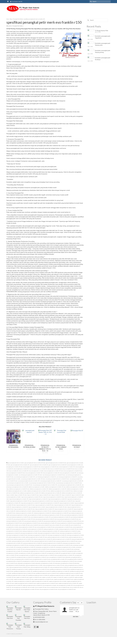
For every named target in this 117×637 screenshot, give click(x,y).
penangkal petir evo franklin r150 (26, 553)
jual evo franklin (15, 525)
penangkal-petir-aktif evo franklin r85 (14, 561)
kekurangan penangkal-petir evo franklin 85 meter (16, 535)
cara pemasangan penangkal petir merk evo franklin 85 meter (19, 484)
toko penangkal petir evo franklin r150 (65, 585)
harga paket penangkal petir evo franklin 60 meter (42, 501)
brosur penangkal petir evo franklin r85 (68, 472)
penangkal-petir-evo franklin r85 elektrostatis (15, 565)
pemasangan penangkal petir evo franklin (71, 543)
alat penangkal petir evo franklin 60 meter (32, 466)
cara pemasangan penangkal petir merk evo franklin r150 (45, 484)
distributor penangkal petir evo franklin (36, 486)
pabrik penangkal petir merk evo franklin (16, 537)
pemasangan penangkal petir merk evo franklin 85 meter (61, 549)
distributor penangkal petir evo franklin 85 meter (19, 488)
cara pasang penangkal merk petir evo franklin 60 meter (57, 478)
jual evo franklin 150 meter (24, 525)
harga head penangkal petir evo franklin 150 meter (32, 496)
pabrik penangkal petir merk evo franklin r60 (42, 539)
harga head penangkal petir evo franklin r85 (57, 499)
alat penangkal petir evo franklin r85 (21, 468)
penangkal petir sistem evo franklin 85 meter (47, 555)
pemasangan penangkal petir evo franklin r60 (25, 547)
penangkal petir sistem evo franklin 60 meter (28, 555)
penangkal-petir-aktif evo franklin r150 (59, 559)
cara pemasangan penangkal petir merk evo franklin (17, 482)
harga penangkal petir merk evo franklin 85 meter (24, 509)
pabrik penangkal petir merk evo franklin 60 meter (58, 537)
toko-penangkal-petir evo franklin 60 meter (48, 589)
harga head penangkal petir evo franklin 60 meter (53, 496)
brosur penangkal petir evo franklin (36, 470)
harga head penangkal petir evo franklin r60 (38, 499)
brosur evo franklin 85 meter (68, 468)
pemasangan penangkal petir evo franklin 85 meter (61, 545)
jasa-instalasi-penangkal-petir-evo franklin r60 (60, 517)
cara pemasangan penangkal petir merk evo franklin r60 (69, 484)
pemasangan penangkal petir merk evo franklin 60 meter (37, 549)
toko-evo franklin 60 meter (52, 587)
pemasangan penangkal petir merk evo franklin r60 (34, 551)
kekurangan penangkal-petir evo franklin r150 (37, 535)
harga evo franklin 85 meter (45, 494)
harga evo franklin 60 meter (33, 494)
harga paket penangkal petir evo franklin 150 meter (21, 501)
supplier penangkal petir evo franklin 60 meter (43, 579)
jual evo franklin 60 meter (35, 525)
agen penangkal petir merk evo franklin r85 (57, 464)
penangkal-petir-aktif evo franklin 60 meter (23, 559)
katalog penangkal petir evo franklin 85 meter (32, 531)
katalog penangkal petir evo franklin (50, 529)
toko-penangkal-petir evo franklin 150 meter (30, 589)
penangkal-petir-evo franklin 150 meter (30, 561)
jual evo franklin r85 (75, 525)
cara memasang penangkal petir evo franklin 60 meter (53, 474)
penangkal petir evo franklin (12, 553)
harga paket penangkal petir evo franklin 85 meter (64, 501)
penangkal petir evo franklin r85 (53, 553)
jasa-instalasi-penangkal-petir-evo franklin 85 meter (20, 517)
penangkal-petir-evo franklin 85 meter (69, 561)
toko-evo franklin (31, 587)
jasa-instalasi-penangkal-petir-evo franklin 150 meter (53, 515)
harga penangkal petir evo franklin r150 (62, 505)
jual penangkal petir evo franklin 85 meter (63, 527)
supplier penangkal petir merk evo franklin (57, 581)
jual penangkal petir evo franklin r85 (35, 529)
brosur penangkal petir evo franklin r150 (34, 472)
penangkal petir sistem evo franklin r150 (65, 555)
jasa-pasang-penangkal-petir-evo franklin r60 (33, 521)
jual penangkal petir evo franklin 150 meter (28, 527)
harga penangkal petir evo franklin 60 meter (25, 505)
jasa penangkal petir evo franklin (34, 515)
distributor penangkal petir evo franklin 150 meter (55, 486)
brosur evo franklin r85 (23, 470)
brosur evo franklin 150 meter (43, 468)
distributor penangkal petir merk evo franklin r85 (72, 492)
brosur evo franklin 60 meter (56, 468)
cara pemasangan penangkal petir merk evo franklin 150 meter (42, 482)
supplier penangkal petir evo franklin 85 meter (63, 579)
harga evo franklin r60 (66, 494)
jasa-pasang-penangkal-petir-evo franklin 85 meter (67, 519)
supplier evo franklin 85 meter (35, 577)
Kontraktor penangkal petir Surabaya (102, 58)
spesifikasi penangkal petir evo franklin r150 (23, 571)
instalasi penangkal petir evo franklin (23, 511)
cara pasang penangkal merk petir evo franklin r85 (72, 480)
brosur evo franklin (33, 468)
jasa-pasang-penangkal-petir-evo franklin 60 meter (46, 519)
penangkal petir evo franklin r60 (39, 553)
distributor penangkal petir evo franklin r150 (39, 488)
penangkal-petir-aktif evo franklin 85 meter (41, 559)
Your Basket (17, 1)
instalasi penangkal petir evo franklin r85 (59, 513)
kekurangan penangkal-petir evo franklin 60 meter (70, 533)
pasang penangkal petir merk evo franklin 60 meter (45, 541)
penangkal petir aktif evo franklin (74, 551)
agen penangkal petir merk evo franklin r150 (20, 464)
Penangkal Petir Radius (17, 25)
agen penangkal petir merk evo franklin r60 (39, 464)
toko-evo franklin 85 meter (63, 587)
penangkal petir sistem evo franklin (68, 553)
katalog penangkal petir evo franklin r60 (68, 531)
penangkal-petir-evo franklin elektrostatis (31, 563)
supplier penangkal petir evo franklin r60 (22, 581)
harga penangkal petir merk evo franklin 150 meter (56, 507)
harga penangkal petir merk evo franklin (36, 507)
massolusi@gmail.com (41, 622)
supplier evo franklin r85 (69, 577)
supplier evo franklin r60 (58, 577)
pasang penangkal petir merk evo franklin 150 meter (23, 541)
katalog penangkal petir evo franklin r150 (50, 531)
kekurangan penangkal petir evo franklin (28, 533)
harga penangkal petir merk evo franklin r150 (44, 509)
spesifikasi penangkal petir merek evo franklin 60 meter (47, 573)
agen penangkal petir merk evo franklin (15, 462)
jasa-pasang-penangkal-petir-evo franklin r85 (53, 521)
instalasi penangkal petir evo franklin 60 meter (61, 511)
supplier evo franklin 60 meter (22, 577)
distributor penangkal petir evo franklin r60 (57, 488)
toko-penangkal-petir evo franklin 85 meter (67, 589)
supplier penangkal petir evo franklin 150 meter (24, 579)
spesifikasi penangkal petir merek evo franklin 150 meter (23, 573)
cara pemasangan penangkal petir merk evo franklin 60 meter (69, 482)
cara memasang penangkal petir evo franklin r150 (24, 476)
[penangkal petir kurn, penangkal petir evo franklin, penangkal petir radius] (22, 8)
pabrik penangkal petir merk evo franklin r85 (61, 539)
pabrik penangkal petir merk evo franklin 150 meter (36, 537)
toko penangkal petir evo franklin (49, 585)
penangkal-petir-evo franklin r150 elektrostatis (50, 563)
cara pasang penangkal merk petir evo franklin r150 (29, 480)
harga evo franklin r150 (56, 494)
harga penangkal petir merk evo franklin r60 (64, 509)
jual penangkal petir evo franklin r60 (19, 529)
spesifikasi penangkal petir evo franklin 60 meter (60, 569)
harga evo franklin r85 (76, 494)
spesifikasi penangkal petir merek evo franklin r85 (60, 575)
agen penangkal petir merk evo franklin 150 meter (34, 462)
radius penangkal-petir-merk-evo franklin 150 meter (53, 565)
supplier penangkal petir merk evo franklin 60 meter (25, 583)
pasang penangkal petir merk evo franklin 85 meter (67, 541)
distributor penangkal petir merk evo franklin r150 (30, 492)
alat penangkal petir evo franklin (74, 464)
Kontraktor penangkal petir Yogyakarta (102, 37)
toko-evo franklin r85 (16, 589)
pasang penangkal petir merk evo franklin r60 (32, 543)
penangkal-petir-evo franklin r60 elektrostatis (70, 563)
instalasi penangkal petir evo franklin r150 (24, 513)
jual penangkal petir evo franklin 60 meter (45, 527)
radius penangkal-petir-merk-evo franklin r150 (40, 567)
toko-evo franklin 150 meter (41, 587)
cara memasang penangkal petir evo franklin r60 (45, 476)
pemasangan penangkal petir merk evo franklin (65, 547)
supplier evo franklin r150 (47, 577)
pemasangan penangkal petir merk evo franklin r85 (56, 551)
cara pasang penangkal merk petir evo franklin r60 (50, 480)
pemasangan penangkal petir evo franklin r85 (45, 547)
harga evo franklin (10, 494)
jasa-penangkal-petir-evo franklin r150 (49, 523)
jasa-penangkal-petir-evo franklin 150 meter (72, 521)
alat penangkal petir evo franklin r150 (67, 466)
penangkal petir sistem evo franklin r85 (24, 557)
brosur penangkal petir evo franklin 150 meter (53, 470)
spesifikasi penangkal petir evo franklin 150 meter (38, 569)
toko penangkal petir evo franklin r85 (19, 587)
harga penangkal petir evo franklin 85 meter (44, 505)
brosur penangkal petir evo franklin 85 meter (15, 472)
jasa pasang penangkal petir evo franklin (18, 515)
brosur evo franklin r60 (13, 470)
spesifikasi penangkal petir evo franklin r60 (42, 571)
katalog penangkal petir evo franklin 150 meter (69, 529)
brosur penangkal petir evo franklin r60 (51, 472)
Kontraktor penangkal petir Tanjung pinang (102, 51)
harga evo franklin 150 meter (21, 494)
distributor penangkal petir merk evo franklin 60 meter (62, 490)
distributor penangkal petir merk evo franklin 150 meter (38, 490)
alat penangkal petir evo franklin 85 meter (50, 466)
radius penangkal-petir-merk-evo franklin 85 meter (19, 567)
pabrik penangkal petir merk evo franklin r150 (23, 539)
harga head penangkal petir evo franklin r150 (18, 499)
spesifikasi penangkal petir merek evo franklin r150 (17, 575)
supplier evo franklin (75, 575)
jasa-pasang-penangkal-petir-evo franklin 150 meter (24, 519)
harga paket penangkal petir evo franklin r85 (49, 503)
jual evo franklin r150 (56, 525)
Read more (13, 451)
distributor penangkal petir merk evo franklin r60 (51, 492)
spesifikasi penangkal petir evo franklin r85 (60, 571)
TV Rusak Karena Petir (101, 30)
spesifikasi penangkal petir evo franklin (20, 569)
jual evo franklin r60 (66, 525)
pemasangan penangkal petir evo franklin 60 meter (39, 545)
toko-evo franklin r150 (74, 587)
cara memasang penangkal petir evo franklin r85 (66, 476)
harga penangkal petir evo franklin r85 (20, 507)
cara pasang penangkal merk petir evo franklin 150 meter (33, 478)
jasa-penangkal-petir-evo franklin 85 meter (31, 523)
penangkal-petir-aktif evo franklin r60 (75, 559)
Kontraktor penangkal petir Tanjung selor (102, 44)
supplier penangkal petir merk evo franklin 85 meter (47, 583)
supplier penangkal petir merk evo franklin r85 (32, 585)
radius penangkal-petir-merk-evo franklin (34, 565)
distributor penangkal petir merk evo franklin (17, 490)
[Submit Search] (90, 1)
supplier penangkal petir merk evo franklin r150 (68, 583)
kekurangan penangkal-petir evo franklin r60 (57, 535)
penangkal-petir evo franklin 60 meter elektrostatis (59, 557)
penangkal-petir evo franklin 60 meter (41, 557)
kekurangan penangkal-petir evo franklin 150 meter (48, 533)
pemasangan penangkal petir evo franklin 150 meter (17, 545)
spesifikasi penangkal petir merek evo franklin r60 (38, 575)
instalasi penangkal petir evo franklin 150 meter (41, 511)
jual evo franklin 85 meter (46, 525)
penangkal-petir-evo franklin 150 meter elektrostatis (50, 561)
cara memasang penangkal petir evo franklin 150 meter (30, 474)
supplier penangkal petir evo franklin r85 (39, 581)
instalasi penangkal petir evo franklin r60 (42, 513)
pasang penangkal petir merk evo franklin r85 (52, 543)
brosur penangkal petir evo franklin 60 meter (73, 470)
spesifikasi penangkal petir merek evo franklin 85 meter (71, 573)
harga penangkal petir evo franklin (66, 503)
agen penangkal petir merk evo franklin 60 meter (56, 462)
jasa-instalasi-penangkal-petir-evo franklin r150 (41, 517)
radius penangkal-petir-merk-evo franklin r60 (59, 567)
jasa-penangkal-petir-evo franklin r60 (65, 523)
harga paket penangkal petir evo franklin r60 (30, 503)
